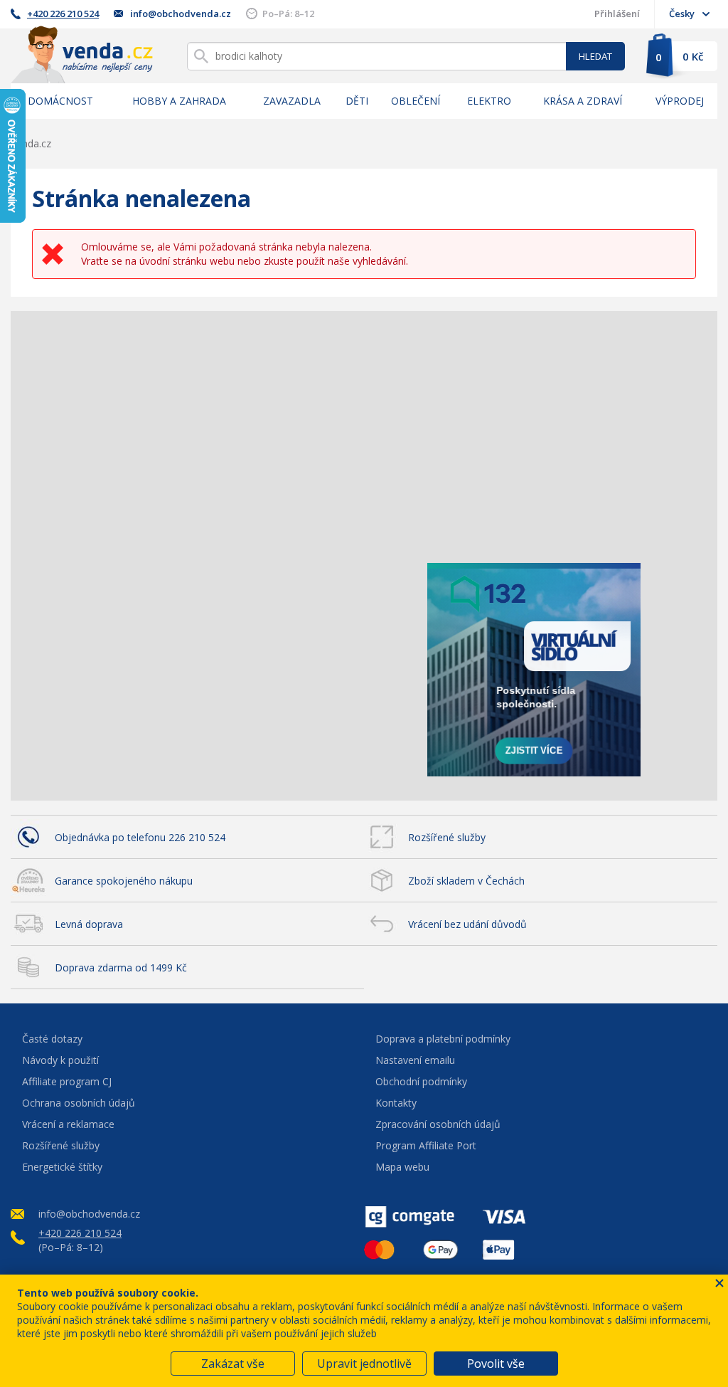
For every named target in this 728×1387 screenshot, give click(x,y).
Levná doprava (89, 924)
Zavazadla (292, 100)
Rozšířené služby (447, 837)
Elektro (489, 100)
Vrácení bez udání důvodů (467, 924)
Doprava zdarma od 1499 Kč (121, 967)
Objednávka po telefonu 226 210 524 (140, 837)
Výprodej (679, 100)
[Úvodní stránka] (82, 54)
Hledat (595, 56)
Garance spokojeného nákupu (124, 880)
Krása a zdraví (582, 100)
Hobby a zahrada (179, 100)
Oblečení (415, 100)
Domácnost (60, 100)
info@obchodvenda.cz (180, 13)
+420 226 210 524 (63, 13)
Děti (357, 100)
